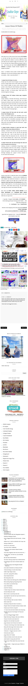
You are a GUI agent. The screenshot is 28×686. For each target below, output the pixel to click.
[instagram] (15, 1)
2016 (4, 527)
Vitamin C (5, 463)
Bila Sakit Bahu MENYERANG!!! (10, 557)
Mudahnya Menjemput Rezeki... (10, 536)
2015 (4, 528)
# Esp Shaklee (13, 227)
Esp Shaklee (24, 28)
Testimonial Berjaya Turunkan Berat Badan (12, 569)
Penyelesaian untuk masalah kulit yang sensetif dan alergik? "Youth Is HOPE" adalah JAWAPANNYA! (16, 479)
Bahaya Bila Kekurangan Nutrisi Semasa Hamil (13, 626)
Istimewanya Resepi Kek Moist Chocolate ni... (13, 603)
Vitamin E (5, 465)
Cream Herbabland (7, 435)
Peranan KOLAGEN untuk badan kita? (11, 618)
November (6, 533)
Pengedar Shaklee (13, 199)
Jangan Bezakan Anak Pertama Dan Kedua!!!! (13, 622)
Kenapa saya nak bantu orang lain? (11, 607)
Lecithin (5, 444)
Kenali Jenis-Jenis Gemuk (9, 632)
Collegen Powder (7, 433)
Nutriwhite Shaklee (7, 451)
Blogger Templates (20, 683)
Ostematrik (5, 456)
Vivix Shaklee (6, 467)
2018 (4, 524)
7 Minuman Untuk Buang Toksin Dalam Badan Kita (14, 624)
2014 (4, 530)
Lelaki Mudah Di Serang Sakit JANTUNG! (12, 638)
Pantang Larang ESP (22, 29)
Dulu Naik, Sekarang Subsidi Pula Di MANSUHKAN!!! (14, 559)
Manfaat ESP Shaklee (14, 29)
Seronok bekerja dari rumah (9, 591)
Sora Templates (12, 683)
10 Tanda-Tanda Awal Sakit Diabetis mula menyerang (14, 609)
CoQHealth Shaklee (7, 431)
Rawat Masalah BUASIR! (9, 575)
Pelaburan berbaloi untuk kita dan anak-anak (13, 636)
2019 (4, 522)
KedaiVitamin (24, 204)
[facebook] (18, 1)
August (6, 649)
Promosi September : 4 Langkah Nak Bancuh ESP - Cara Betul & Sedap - (13, 288)
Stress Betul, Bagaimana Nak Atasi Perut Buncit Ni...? (14, 552)
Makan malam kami (7, 601)
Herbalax (5, 442)
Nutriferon (5, 449)
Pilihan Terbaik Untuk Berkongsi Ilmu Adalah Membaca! (15, 579)
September (7, 648)
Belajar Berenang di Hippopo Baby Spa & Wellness (14, 616)
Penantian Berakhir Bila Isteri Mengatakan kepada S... (14, 534)
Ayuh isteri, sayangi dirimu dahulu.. (11, 573)
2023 (4, 520)
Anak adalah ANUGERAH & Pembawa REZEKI (13, 567)
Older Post (24, 327)
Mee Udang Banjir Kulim (8, 577)
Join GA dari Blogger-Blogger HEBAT (11, 614)
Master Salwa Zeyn (5, 365)
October (6, 646)
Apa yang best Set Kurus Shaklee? (16, 501)
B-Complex (5, 426)
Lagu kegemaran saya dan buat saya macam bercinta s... (15, 595)
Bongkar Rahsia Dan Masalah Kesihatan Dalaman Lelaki (15, 605)
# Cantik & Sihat (7, 227)
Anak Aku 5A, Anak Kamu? (9, 545)
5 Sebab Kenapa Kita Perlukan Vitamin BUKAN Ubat (14, 589)
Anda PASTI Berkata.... (8, 587)
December (6, 531)
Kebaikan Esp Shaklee (6, 29)
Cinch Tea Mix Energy (8, 428)
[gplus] (13, 1)
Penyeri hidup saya (7, 597)
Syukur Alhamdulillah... (8, 585)
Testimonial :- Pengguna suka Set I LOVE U (12, 630)
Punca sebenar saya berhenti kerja (11, 583)
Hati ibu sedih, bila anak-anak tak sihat (11, 628)
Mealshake (5, 447)
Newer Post (3, 327)
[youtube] (10, 1)
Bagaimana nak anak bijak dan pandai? (11, 620)
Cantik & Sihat (18, 28)
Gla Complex (6, 440)
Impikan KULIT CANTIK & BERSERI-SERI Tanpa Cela (14, 541)
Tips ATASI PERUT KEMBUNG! (10, 547)
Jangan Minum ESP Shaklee (9, 634)
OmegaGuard (6, 454)
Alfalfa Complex (6, 424)
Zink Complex (6, 470)
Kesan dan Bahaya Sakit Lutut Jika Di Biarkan (13, 599)
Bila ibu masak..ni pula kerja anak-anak (11, 593)
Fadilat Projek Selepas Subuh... (10, 571)
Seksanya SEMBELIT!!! (8, 543)
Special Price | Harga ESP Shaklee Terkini (10, 248)
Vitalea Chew (6, 460)
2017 (4, 525)
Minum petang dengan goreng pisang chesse (13, 581)
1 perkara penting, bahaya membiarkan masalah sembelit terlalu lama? (17, 491)
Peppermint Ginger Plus (8, 458)
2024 (4, 519)
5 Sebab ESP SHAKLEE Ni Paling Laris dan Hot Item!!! (12, 268)
